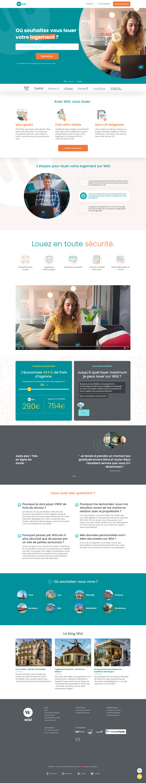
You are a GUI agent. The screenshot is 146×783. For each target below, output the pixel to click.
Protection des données (52, 718)
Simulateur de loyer (112, 715)
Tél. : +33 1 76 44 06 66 (51, 730)
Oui (84, 412)
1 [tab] (71, 476)
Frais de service (49, 715)
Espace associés (50, 720)
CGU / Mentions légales (52, 713)
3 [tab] (74, 476)
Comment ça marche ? (83, 710)
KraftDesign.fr (94, 766)
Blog (45, 710)
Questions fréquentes (82, 713)
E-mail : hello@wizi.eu (51, 733)
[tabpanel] (73, 453)
